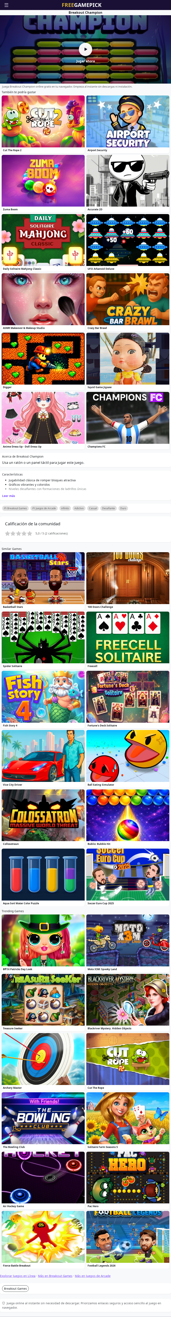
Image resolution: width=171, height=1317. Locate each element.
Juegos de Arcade (46, 508)
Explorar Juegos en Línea (17, 1276)
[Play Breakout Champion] (85, 49)
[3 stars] (18, 533)
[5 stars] (29, 533)
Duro (123, 508)
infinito (65, 508)
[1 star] (7, 533)
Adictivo (79, 508)
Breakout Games (17, 508)
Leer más (8, 496)
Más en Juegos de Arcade (93, 1276)
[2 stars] (12, 533)
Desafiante (108, 508)
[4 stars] (23, 533)
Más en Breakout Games (55, 1276)
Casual (93, 508)
